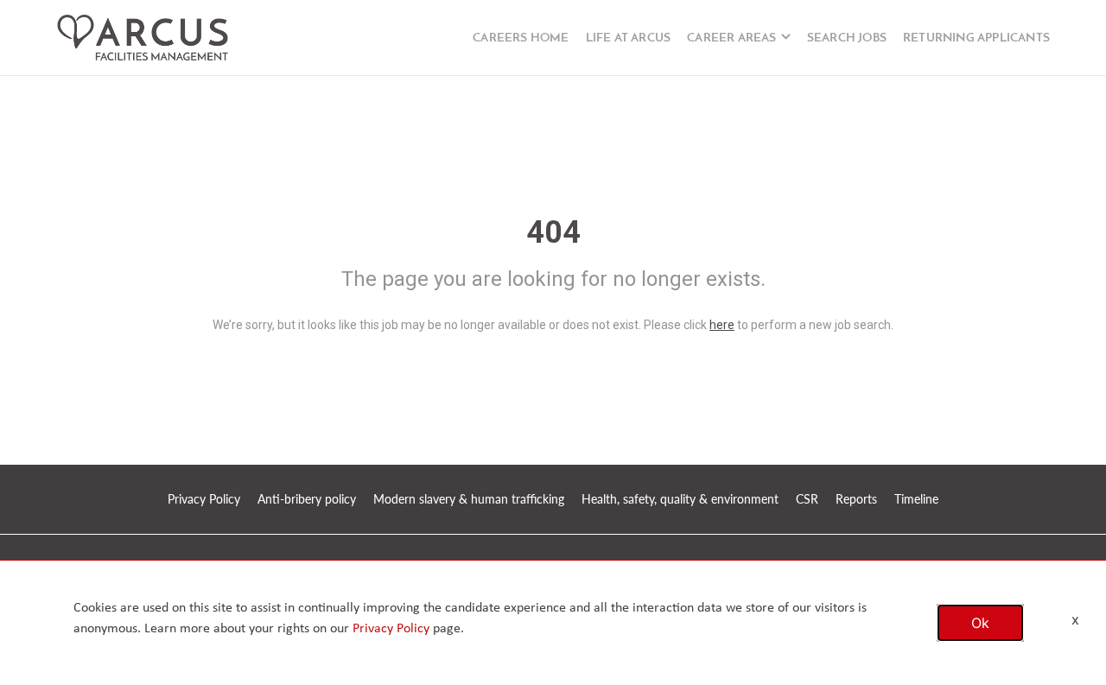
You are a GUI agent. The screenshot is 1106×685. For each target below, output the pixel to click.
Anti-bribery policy (306, 499)
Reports (856, 499)
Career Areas (731, 38)
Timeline (916, 499)
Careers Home (521, 38)
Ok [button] (980, 622)
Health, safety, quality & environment (680, 499)
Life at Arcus (628, 38)
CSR (807, 499)
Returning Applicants (976, 38)
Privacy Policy (204, 499)
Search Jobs (847, 38)
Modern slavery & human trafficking (468, 499)
